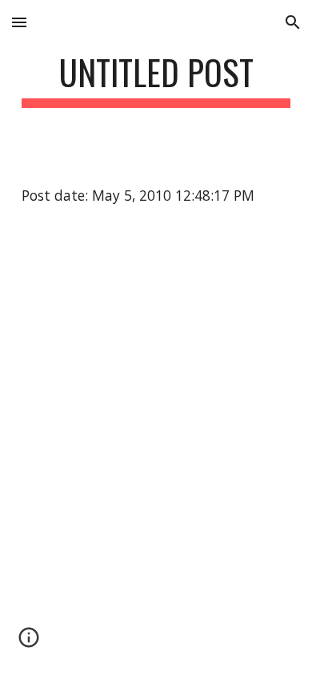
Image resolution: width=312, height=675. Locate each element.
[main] (156, 79)
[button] (19, 22)
